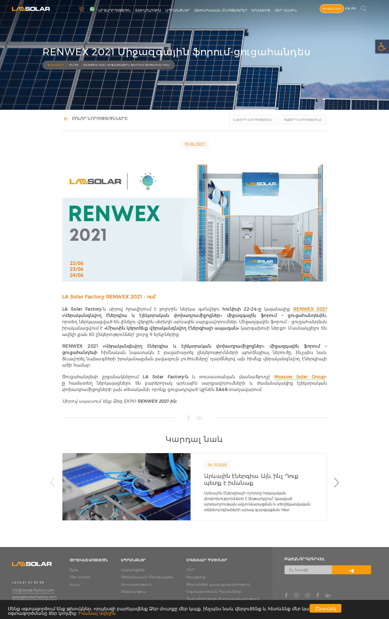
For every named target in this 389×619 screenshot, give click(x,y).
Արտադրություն (114, 10)
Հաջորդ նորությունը (302, 120)
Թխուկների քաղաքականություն (218, 584)
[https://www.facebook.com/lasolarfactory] (286, 596)
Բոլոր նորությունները (100, 118)
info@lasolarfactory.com (33, 590)
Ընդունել (325, 608)
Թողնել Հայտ (332, 8)
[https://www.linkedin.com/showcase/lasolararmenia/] (328, 596)
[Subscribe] (351, 569)
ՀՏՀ (190, 570)
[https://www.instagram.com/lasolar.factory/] (296, 596)
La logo (20, 4)
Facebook (188, 417)
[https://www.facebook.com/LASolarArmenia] (317, 596)
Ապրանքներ (177, 10)
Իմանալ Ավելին (97, 612)
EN (347, 8)
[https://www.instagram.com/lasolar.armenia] (307, 596)
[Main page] (32, 561)
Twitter (199, 418)
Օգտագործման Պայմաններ (214, 591)
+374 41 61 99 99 (28, 582)
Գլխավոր (56, 65)
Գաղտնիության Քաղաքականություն (222, 599)
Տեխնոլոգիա (148, 10)
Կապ (74, 584)
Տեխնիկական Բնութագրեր (221, 10)
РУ (353, 8)
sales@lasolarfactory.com (34, 597)
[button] (336, 482)
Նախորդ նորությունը (252, 120)
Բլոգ (74, 570)
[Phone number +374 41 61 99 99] (84, 9)
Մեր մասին (286, 10)
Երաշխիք (195, 577)
